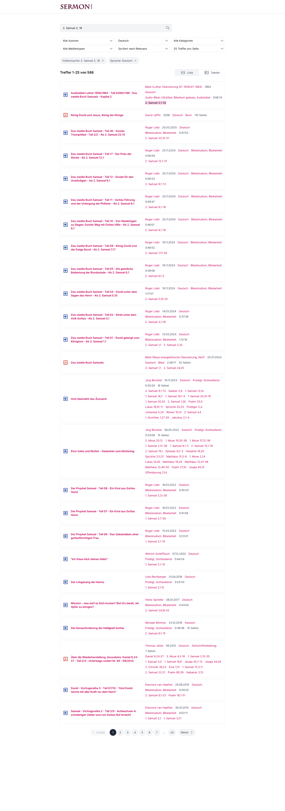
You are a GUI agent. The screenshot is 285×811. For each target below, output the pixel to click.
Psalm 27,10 (179, 467)
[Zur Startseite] (76, 7)
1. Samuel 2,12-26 (156, 495)
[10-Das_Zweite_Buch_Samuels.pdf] (65, 362)
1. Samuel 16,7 (154, 396)
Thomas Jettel (154, 645)
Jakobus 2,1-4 (180, 417)
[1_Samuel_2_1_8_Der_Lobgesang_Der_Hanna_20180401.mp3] (65, 582)
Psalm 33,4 (195, 401)
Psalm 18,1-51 (177, 695)
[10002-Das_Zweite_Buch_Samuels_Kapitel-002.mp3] (65, 94)
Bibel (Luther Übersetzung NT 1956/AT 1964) (173, 86)
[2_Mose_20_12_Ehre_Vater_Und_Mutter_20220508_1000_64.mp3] (65, 451)
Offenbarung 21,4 (156, 472)
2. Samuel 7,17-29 (156, 253)
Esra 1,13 (174, 667)
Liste (190, 72)
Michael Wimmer (155, 622)
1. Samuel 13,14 (194, 391)
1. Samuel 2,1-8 (154, 587)
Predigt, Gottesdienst (206, 380)
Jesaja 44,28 (213, 661)
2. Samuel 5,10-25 (156, 299)
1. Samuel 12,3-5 (192, 667)
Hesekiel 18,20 (195, 451)
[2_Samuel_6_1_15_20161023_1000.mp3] (65, 628)
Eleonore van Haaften (159, 684)
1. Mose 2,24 (197, 456)
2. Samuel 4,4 (192, 412)
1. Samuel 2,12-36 (156, 445)
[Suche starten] (168, 28)
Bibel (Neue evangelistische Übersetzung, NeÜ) (175, 357)
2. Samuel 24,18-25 (157, 610)
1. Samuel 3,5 (153, 661)
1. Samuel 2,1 (153, 718)
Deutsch (150, 92)
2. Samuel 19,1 (154, 451)
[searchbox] (116, 28)
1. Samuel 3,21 (172, 718)
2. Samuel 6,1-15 (155, 633)
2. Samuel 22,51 (155, 672)
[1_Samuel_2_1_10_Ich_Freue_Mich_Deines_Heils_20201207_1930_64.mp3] (65, 559)
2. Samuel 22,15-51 (157, 138)
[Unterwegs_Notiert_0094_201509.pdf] (65, 659)
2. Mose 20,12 (154, 440)
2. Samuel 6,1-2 (154, 276)
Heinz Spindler (154, 599)
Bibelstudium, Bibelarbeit (160, 132)
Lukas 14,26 (152, 461)
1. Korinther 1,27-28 (157, 417)
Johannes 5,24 (154, 412)
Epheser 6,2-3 (174, 451)
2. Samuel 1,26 (177, 401)
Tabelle (215, 72)
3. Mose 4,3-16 (175, 656)
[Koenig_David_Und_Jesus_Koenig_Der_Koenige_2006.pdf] (65, 115)
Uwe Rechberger (155, 576)
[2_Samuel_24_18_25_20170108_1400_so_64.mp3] (65, 605)
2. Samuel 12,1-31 (156, 161)
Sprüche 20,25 (175, 406)
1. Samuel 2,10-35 (199, 656)
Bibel (161, 362)
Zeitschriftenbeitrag (204, 645)
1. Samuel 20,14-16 (199, 396)
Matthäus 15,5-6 (176, 456)
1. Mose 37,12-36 (200, 440)
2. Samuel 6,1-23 (155, 695)
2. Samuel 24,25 (174, 368)
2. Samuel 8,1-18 (155, 207)
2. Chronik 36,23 (155, 667)
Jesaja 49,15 (196, 467)
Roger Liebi (152, 127)
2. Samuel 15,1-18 (202, 445)
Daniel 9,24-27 (154, 656)
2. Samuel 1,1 (153, 345)
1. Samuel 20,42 (155, 401)
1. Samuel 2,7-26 (155, 518)
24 (172, 732)
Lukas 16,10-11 (154, 406)
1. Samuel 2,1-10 (155, 541)
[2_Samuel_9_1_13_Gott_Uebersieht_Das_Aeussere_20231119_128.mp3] (65, 399)
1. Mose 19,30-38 (176, 440)
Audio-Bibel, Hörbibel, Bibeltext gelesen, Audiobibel (177, 97)
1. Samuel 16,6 (173, 661)
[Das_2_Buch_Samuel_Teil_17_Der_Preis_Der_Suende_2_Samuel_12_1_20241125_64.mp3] (65, 155)
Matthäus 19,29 (172, 461)
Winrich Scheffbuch (157, 553)
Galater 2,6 (175, 391)
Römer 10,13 (174, 412)
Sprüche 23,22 (154, 456)
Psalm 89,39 (176, 672)
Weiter (185, 732)
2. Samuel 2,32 (173, 345)
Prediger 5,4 (194, 406)
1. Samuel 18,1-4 (175, 396)
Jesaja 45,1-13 (193, 661)
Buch (189, 115)
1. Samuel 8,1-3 (179, 445)
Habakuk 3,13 (194, 672)
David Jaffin (153, 115)
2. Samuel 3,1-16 (155, 322)
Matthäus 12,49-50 (157, 467)
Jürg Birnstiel (153, 380)
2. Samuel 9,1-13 (155, 184)
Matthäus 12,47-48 (196, 461)
